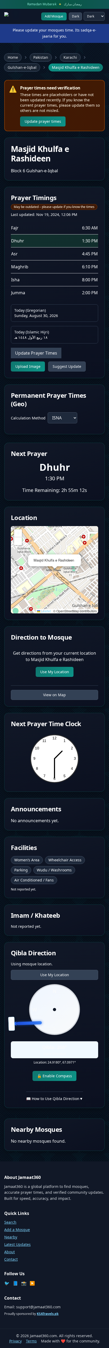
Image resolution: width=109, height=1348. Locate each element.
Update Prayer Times (36, 353)
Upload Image (27, 366)
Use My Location (54, 671)
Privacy (15, 1341)
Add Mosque (54, 16)
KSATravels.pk (47, 1313)
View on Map (54, 694)
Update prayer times (43, 121)
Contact (11, 1259)
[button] (78, 557)
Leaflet (45, 611)
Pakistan (40, 57)
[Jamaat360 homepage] (19, 16)
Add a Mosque (17, 1229)
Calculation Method (28, 417)
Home (13, 57)
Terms (31, 1341)
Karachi (70, 57)
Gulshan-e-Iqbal (22, 67)
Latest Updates (17, 1244)
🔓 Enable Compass (54, 1075)
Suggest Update (67, 366)
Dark (75, 16)
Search (10, 1222)
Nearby (10, 1237)
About (9, 1251)
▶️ (32, 1283)
